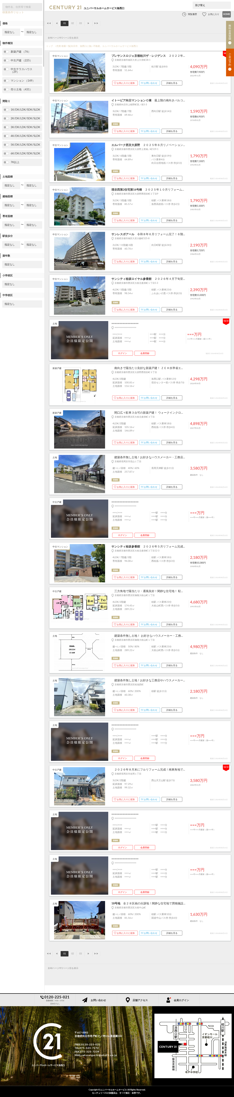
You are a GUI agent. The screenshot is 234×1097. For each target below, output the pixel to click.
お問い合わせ (150, 83)
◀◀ (48, 23)
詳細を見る (171, 83)
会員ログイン (181, 1000)
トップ (49, 46)
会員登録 (144, 353)
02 (72, 23)
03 (80, 23)
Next (106, 72)
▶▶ (96, 23)
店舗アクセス (140, 1000)
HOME (226, 14)
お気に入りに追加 (126, 83)
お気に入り (213, 14)
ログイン (122, 353)
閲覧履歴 (192, 14)
